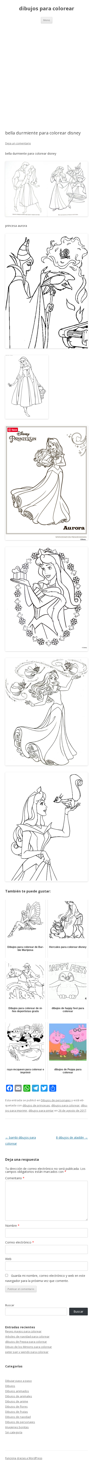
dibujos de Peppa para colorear (26, 1342)
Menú (46, 20)
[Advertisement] (46, 72)
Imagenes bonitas (17, 1427)
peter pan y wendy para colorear (26, 1352)
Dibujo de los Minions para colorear (28, 1347)
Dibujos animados (17, 1391)
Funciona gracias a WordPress (23, 1458)
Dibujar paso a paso (18, 1381)
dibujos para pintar (41, 1110)
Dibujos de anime (16, 1401)
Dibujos (10, 1386)
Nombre (12, 1225)
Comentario (14, 1178)
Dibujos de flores (16, 1406)
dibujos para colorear (46, 8)
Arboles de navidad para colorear (27, 1336)
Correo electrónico (19, 1242)
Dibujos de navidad (18, 1417)
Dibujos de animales (18, 1396)
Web (8, 1259)
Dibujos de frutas (16, 1412)
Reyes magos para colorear (23, 1331)
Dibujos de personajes (56, 1100)
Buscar (9, 1305)
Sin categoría (13, 1432)
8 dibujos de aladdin (72, 1137)
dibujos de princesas (36, 1105)
